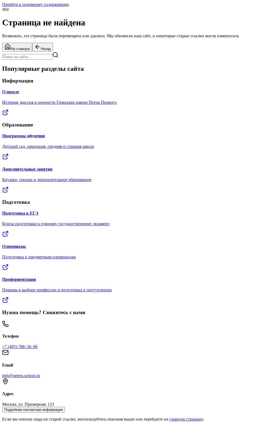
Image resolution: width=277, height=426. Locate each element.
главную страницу (186, 419)
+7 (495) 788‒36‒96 (20, 346)
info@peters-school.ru (21, 375)
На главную (20, 49)
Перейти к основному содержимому (35, 4)
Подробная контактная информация (33, 410)
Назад (46, 49)
